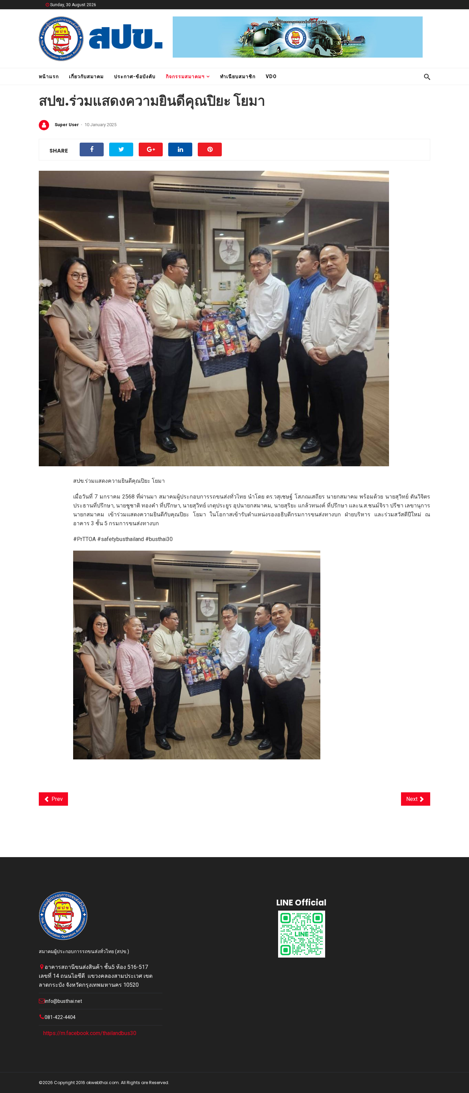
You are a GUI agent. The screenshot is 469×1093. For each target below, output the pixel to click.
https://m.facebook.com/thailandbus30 (89, 1033)
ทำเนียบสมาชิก (237, 76)
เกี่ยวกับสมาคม (86, 76)
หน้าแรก (49, 76)
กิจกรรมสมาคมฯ (185, 76)
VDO (271, 76)
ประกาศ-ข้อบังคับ (135, 76)
